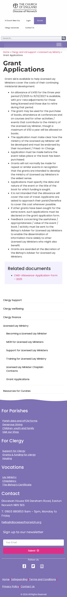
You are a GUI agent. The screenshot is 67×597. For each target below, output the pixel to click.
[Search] (64, 38)
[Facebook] (25, 566)
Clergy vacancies (12, 28)
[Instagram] (42, 566)
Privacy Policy (10, 586)
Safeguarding (19, 579)
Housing (7, 458)
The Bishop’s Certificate (16, 484)
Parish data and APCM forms (19, 421)
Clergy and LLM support (24, 52)
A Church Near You (12, 20)
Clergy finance (12, 317)
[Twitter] (33, 566)
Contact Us (29, 28)
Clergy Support (12, 300)
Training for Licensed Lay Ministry (26, 359)
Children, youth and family (18, 428)
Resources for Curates (17, 391)
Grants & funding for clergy (19, 454)
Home (6, 52)
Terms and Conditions (42, 579)
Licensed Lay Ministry (16, 326)
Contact (11, 494)
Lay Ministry (9, 477)
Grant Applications (17, 379)
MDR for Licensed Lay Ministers (24, 342)
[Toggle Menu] (58, 44)
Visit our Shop (10, 432)
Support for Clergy (13, 451)
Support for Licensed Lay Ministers (27, 350)
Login (28, 20)
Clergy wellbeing (13, 308)
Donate (40, 20)
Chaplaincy (9, 481)
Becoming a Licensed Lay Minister (26, 333)
